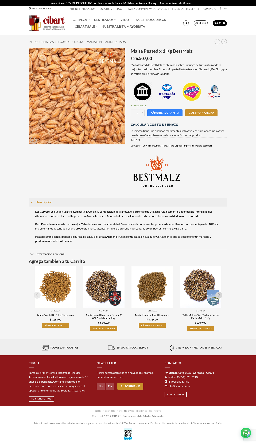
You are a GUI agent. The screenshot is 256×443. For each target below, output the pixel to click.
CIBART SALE (85, 26)
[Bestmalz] (157, 170)
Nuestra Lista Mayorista (123, 26)
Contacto (209, 8)
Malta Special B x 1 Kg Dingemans (55, 315)
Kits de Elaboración (83, 8)
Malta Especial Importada (106, 41)
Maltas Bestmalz (203, 145)
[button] (201, 23)
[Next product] (217, 41)
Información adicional (50, 254)
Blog (119, 8)
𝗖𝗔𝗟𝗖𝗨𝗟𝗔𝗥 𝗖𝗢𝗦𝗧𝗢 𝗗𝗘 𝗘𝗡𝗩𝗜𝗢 (154, 124)
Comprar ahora (201, 112)
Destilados (104, 20)
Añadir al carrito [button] (55, 325)
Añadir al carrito (165, 112)
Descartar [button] (199, 3)
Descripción (44, 202)
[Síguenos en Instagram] (225, 8)
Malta (78, 41)
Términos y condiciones (132, 411)
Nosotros (105, 8)
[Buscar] (186, 23)
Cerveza (80, 20)
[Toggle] (32, 202)
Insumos (63, 41)
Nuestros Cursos (151, 20)
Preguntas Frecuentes (185, 8)
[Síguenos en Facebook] (220, 8)
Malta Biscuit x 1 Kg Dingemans (152, 315)
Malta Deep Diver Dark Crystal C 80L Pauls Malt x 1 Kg (104, 317)
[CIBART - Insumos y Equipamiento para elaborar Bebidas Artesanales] (48, 23)
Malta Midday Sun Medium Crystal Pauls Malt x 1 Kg (200, 317)
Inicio (33, 41)
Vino (125, 20)
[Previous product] (224, 41)
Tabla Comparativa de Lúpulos (147, 8)
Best (38, 224)
